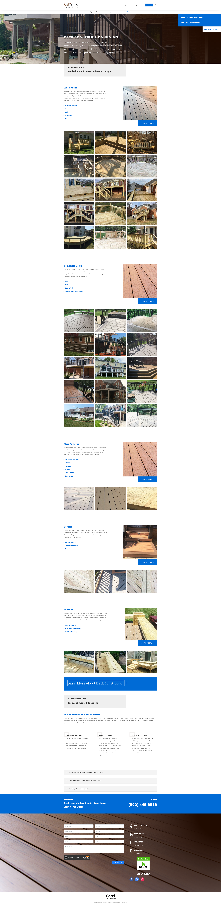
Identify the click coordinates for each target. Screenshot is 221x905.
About (102, 5)
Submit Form (118, 863)
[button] (110, 773)
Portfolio (117, 5)
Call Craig (138, 842)
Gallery (124, 5)
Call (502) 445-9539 (211, 29)
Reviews (130, 5)
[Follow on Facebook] (131, 879)
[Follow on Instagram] (142, 879)
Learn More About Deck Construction (96, 683)
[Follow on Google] (137, 879)
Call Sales (138, 850)
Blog (135, 5)
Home (97, 5)
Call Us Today (129, 12)
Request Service (148, 123)
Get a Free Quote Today (190, 23)
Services (108, 5)
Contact (141, 5)
